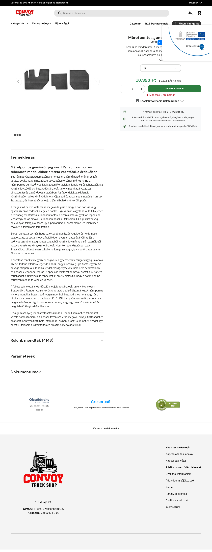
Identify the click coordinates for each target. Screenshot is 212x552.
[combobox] (111, 13)
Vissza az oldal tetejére (106, 428)
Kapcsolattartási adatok (179, 454)
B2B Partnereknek (156, 23)
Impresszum (173, 507)
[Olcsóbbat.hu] (39, 400)
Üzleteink (135, 23)
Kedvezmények (41, 23)
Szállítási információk (178, 474)
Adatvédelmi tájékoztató (180, 480)
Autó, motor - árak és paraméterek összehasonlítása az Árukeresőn (101, 408)
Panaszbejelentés (176, 493)
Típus (160, 60)
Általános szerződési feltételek (183, 467)
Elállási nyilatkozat (177, 500)
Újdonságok (62, 23)
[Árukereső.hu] (101, 403)
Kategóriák (17, 23)
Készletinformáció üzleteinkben (159, 101)
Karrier (170, 487)
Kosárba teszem (174, 88)
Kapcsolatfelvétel (176, 460)
